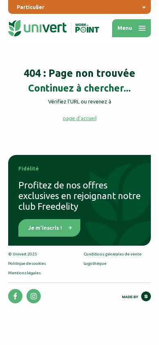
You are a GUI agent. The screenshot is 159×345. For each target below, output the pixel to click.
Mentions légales (24, 273)
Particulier (30, 7)
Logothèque (95, 263)
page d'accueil (80, 118)
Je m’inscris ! (45, 228)
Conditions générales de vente (112, 254)
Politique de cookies (27, 263)
